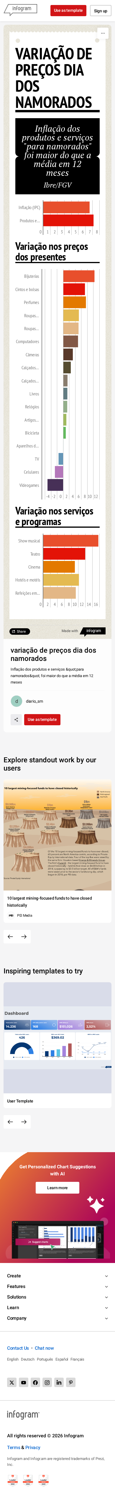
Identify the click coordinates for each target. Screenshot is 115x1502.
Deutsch (27, 1359)
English (13, 1359)
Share (21, 631)
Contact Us (18, 1348)
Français (77, 1359)
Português (45, 1359)
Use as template (68, 10)
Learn (13, 1307)
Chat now (44, 1348)
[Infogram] (20, 10)
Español (61, 1359)
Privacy (32, 1447)
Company (17, 1318)
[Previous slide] (10, 936)
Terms (13, 1447)
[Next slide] (23, 936)
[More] (103, 33)
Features (16, 1286)
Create (14, 1276)
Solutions (16, 1297)
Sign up (100, 11)
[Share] (16, 719)
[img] (66, 207)
